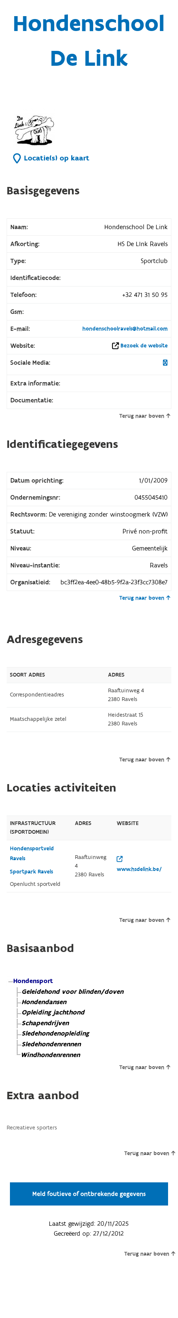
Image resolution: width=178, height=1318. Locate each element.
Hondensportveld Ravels (32, 853)
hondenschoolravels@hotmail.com (125, 328)
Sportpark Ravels (31, 871)
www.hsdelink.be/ (139, 869)
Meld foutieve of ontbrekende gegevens (89, 1194)
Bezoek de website (144, 345)
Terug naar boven (141, 416)
